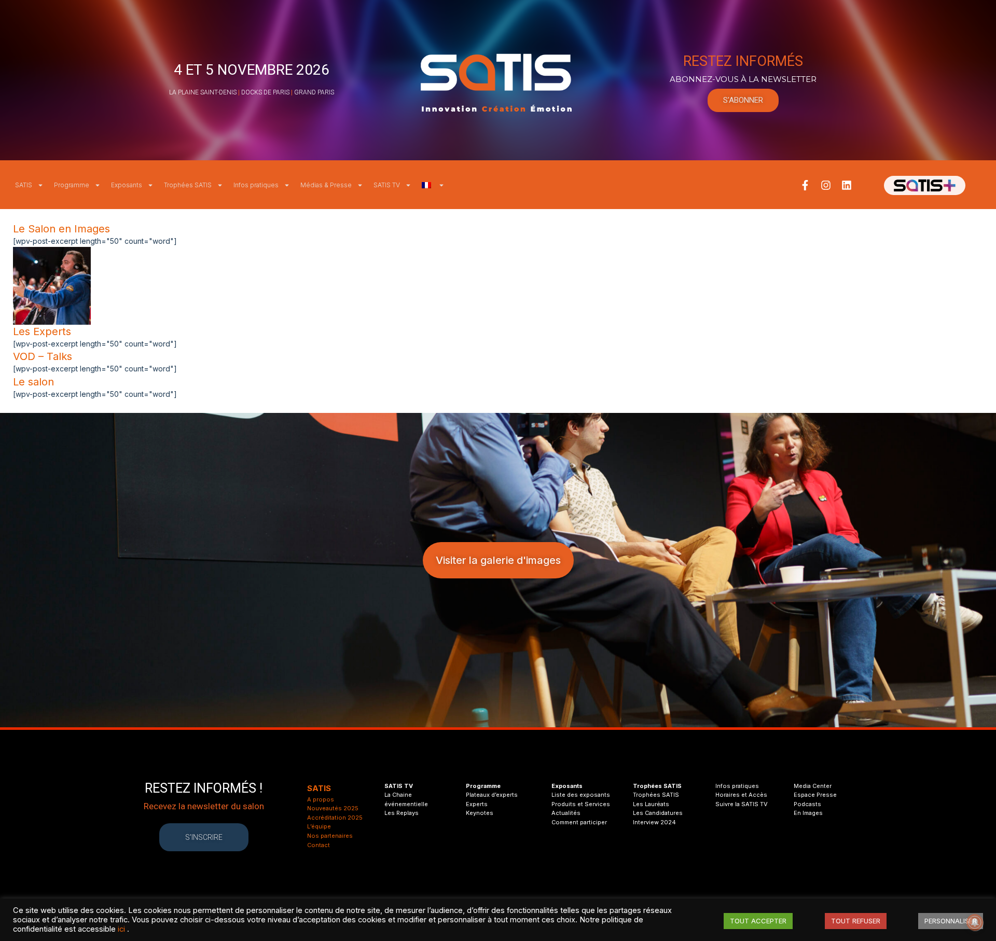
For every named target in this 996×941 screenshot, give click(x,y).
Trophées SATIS (188, 185)
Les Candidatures (658, 813)
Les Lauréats (651, 804)
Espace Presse (815, 794)
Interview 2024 (654, 822)
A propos (320, 799)
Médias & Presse (326, 185)
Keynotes (479, 813)
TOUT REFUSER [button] (855, 921)
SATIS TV (387, 185)
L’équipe (319, 826)
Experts (477, 804)
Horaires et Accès (741, 794)
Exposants (126, 185)
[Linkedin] (846, 185)
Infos (722, 786)
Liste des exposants (580, 794)
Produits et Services (580, 804)
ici (121, 929)
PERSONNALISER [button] (950, 921)
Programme (71, 185)
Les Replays (401, 813)
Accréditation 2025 (335, 817)
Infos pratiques (256, 185)
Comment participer (579, 822)
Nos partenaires (330, 835)
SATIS (23, 185)
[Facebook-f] (805, 185)
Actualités (565, 813)
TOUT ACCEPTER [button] (758, 921)
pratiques (744, 786)
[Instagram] (826, 185)
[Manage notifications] (974, 922)
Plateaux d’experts (492, 794)
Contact (318, 845)
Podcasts (807, 804)
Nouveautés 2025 (332, 808)
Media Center (813, 786)
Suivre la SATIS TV (741, 804)
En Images (808, 813)
